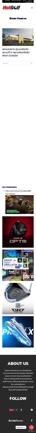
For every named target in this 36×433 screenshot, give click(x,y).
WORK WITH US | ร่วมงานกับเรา (16, 0)
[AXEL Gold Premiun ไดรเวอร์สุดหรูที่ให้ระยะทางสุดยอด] (19, 204)
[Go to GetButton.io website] (31, 431)
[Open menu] (32, 7)
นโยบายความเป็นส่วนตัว (29, 2)
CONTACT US (30, 0)
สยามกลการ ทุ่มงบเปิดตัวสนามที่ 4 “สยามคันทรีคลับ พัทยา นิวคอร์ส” (15, 52)
